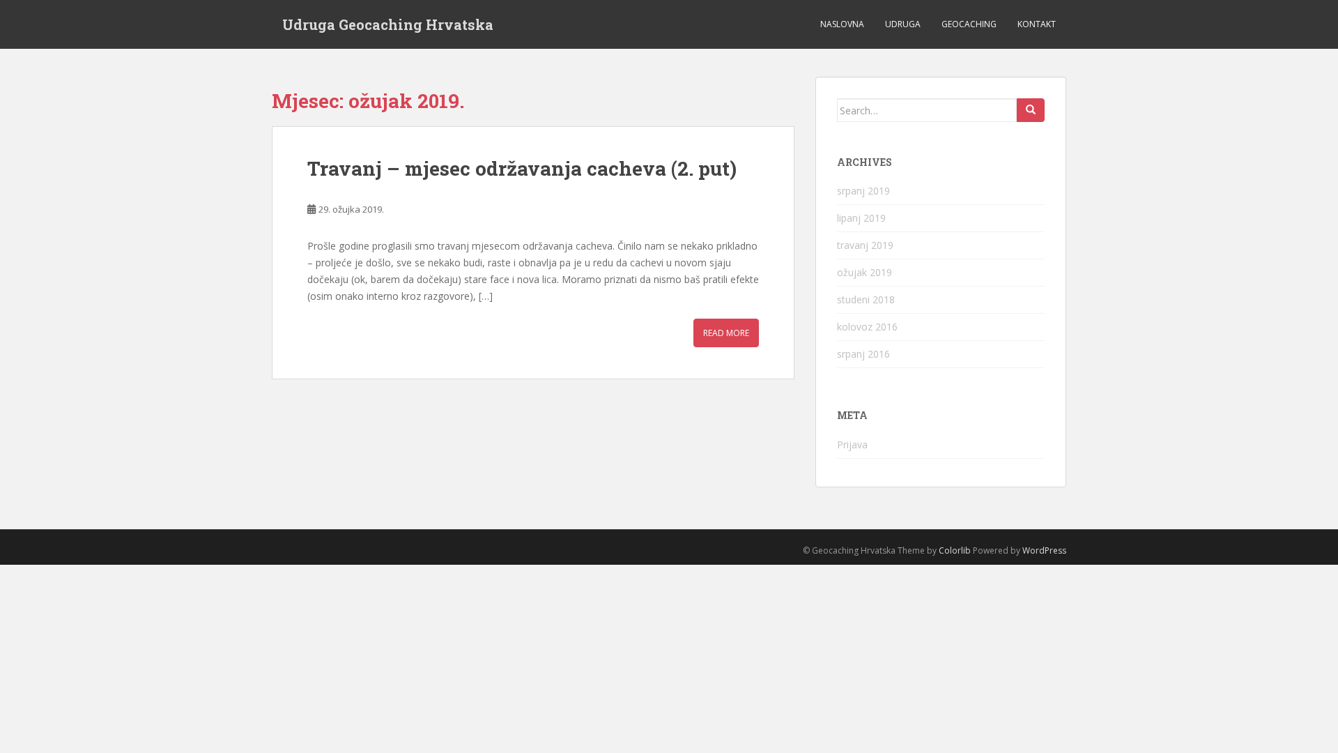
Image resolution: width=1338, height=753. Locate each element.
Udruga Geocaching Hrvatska (387, 24)
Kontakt (1036, 24)
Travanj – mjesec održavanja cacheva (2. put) (522, 168)
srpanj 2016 (863, 353)
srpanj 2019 (863, 190)
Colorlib (955, 550)
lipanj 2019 (861, 218)
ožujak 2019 (864, 272)
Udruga (903, 24)
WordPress (1044, 550)
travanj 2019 (865, 245)
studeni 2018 (866, 299)
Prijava (852, 444)
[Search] (1031, 110)
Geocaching (969, 24)
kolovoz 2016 (867, 326)
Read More (726, 333)
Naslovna (842, 24)
